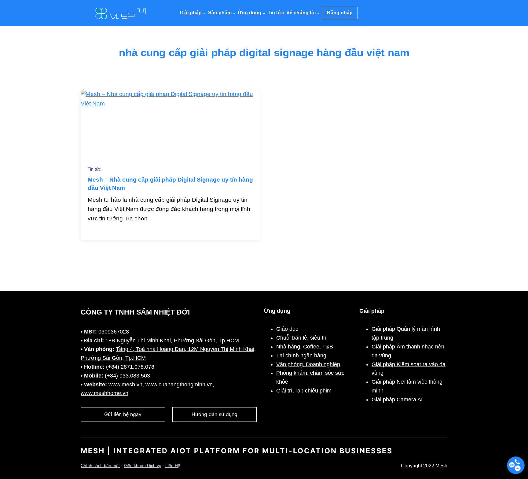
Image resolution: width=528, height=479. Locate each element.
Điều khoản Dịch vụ (142, 465)
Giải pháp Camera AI (397, 399)
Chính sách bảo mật (100, 465)
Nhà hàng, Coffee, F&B (304, 347)
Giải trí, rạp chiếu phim (304, 391)
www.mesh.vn (125, 384)
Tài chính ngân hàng (301, 355)
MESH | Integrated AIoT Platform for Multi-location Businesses (237, 451)
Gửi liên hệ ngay (122, 414)
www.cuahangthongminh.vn (179, 384)
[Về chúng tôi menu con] (318, 13)
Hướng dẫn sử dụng (214, 414)
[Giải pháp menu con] (204, 13)
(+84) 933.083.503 (127, 376)
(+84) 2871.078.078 (130, 367)
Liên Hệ (172, 465)
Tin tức (94, 169)
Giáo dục (287, 329)
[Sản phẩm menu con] (234, 13)
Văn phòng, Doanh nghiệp (308, 364)
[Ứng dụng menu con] (264, 13)
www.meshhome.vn (104, 393)
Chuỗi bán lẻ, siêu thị (302, 338)
